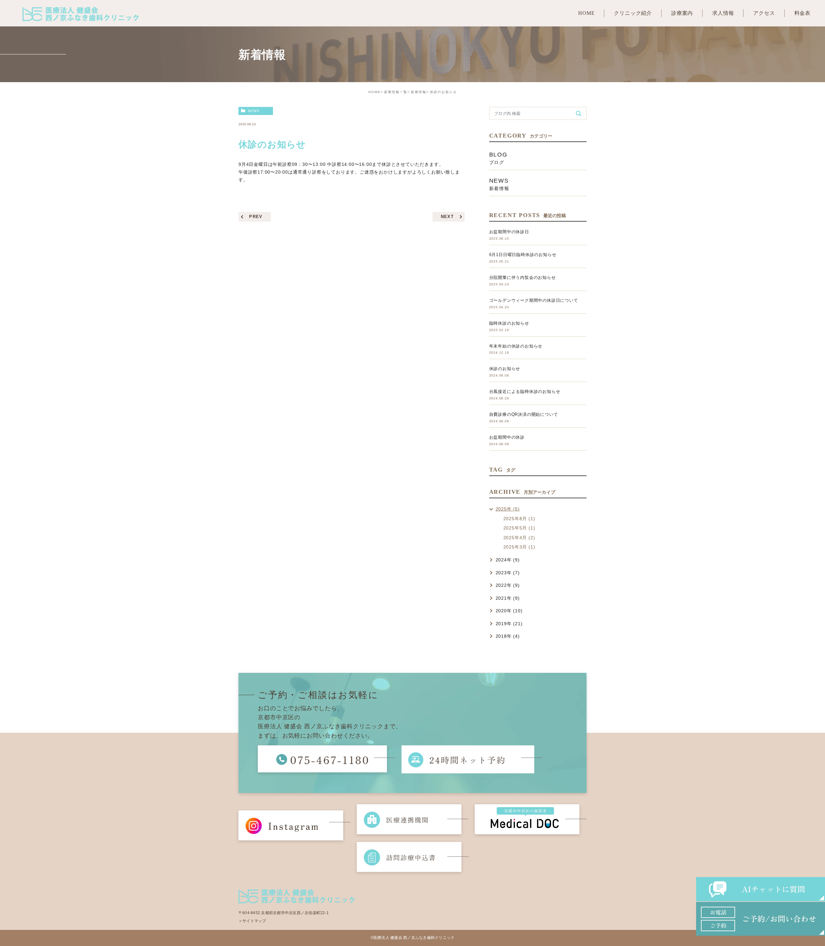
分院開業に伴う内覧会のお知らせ (522, 277)
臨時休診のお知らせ (509, 323)
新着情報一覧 (395, 92)
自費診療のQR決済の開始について (523, 414)
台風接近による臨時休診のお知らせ (524, 391)
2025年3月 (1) (519, 546)
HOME (374, 92)
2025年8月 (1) (519, 518)
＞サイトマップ (252, 921)
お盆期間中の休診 (507, 437)
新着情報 (418, 92)
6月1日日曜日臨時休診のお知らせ (523, 254)
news (253, 111)
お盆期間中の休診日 (509, 231)
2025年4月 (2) (519, 537)
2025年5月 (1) (519, 527)
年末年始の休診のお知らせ (516, 346)
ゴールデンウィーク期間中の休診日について (533, 300)
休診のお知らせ (504, 368)
